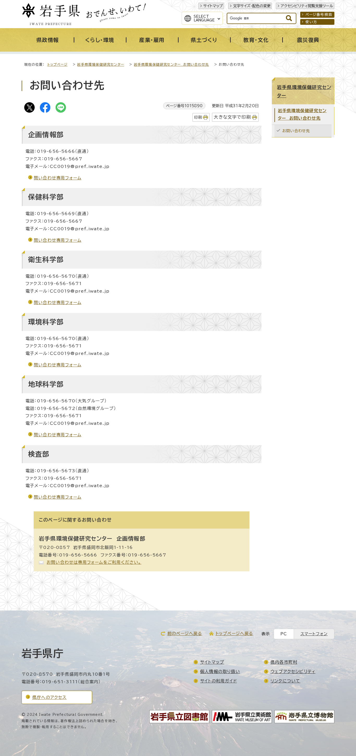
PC (283, 634)
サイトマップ (213, 6)
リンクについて (285, 681)
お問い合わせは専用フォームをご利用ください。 (94, 562)
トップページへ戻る (234, 633)
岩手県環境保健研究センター (100, 64)
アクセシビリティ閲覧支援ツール (307, 6)
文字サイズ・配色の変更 (252, 6)
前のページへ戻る (184, 633)
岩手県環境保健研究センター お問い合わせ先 (171, 64)
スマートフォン (314, 634)
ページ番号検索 (318, 14)
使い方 (311, 22)
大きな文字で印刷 (232, 117)
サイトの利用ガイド (218, 681)
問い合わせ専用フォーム (57, 178)
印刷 (198, 117)
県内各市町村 (284, 662)
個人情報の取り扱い (220, 671)
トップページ (57, 64)
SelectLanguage (204, 18)
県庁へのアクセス (49, 697)
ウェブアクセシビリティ (293, 671)
